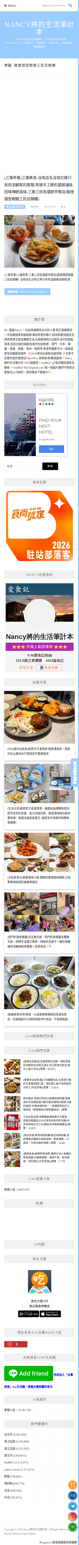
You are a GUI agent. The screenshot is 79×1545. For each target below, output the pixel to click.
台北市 (8, 1434)
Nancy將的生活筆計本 (39, 28)
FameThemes (29, 1533)
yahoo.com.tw (12, 1469)
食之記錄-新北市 (14, 207)
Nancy (34, 207)
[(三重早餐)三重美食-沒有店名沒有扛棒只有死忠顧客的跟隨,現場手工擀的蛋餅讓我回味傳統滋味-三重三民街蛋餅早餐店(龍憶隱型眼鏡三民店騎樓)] (39, 240)
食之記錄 (9, 1448)
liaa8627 (9, 1462)
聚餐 (7, 1476)
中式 (7, 1497)
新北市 (8, 1455)
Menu (12, 6)
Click (75, 772)
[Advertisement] (39, 128)
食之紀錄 (9, 1441)
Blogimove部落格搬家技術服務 (58, 1542)
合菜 (7, 1490)
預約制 (8, 1483)
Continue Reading (33, 292)
